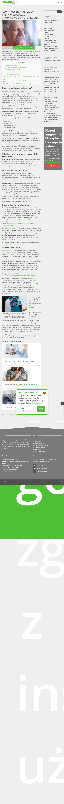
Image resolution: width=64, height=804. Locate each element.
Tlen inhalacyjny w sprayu (13, 69)
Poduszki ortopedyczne (52, 75)
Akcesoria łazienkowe (51, 20)
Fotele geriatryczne (50, 46)
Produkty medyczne (50, 89)
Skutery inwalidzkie (50, 97)
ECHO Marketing (57, 481)
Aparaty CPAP (37, 439)
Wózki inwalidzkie (50, 113)
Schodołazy (37, 449)
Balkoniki (47, 32)
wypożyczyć (32, 305)
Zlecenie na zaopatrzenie (10, 467)
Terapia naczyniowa (50, 101)
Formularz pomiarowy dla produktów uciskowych (15, 462)
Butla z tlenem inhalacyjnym (13, 71)
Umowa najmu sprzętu (9, 459)
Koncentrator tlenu (11, 73)
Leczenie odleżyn (49, 53)
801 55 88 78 (40, 465)
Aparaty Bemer (38, 441)
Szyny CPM (47, 99)
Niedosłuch (47, 55)
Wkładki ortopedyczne (51, 107)
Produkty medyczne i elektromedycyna (51, 92)
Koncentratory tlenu (51, 48)
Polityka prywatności (36, 403)
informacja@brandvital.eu (44, 468)
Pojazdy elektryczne (51, 79)
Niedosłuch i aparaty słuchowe (51, 57)
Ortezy (46, 63)
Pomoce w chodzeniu (51, 81)
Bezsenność (47, 36)
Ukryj (25, 62)
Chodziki (46, 38)
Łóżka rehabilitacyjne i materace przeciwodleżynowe (51, 121)
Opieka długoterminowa (52, 60)
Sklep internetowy (52, 166)
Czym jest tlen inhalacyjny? (11, 65)
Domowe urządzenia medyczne (50, 43)
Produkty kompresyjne (51, 87)
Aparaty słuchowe (50, 26)
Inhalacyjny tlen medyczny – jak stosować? (15, 67)
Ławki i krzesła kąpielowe (52, 115)
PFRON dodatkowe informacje (12, 465)
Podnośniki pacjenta (40, 447)
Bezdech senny (48, 34)
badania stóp (48, 28)
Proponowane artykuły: (12, 74)
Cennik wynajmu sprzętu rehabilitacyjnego (10, 470)
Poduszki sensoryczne (51, 77)
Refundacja (47, 95)
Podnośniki (47, 69)
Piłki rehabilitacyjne (50, 67)
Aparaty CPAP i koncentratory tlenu (51, 23)
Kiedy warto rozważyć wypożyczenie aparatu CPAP (17, 83)
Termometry (48, 103)
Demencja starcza (50, 40)
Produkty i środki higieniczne (49, 84)
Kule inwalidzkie (49, 50)
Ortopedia (47, 65)
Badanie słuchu (49, 30)
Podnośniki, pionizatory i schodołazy (52, 72)
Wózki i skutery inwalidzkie (49, 110)
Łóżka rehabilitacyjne (51, 117)
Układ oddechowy (50, 105)
